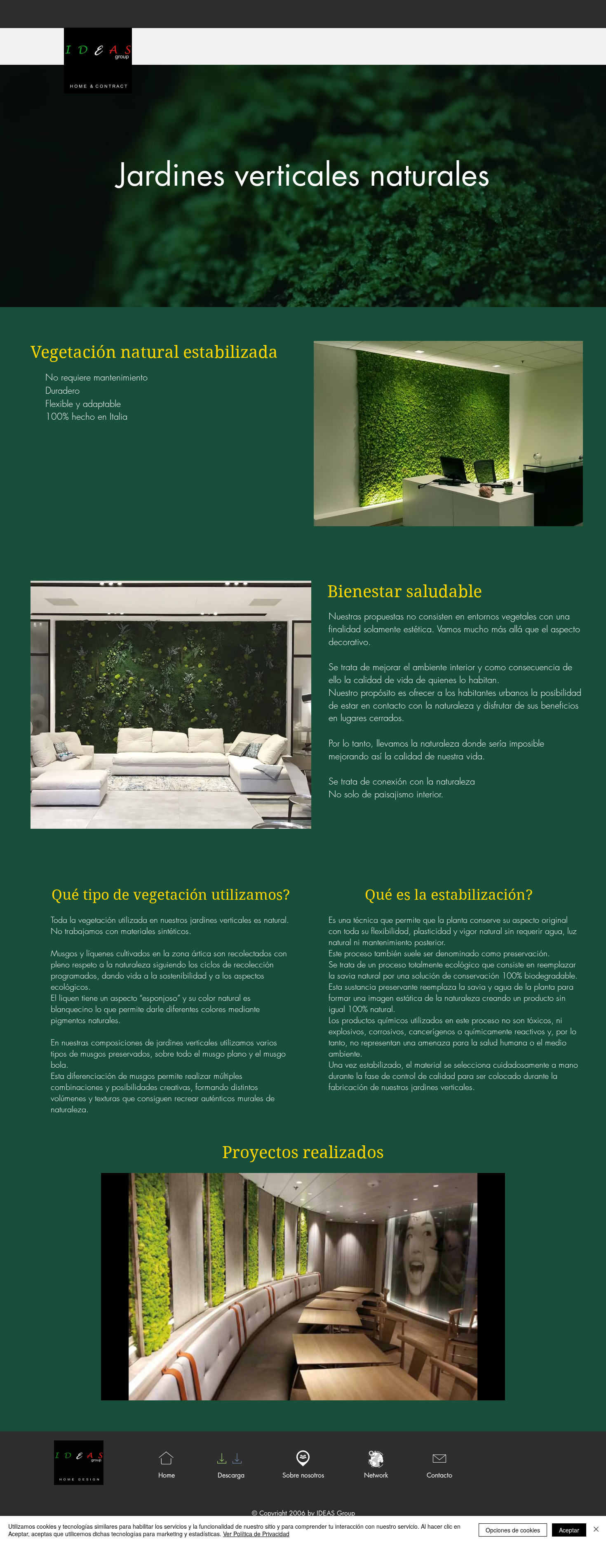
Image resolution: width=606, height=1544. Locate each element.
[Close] (596, 1530)
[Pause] (111, 1389)
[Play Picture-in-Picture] (479, 1389)
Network (376, 1475)
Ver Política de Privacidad (256, 1534)
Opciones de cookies (513, 1530)
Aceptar (569, 1530)
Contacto (439, 1475)
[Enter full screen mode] (494, 1389)
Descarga (231, 1475)
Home (166, 1475)
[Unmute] (125, 1389)
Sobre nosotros (303, 1475)
